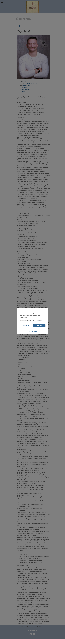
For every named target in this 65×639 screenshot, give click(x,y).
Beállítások (26, 325)
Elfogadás (39, 325)
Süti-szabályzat (32, 331)
